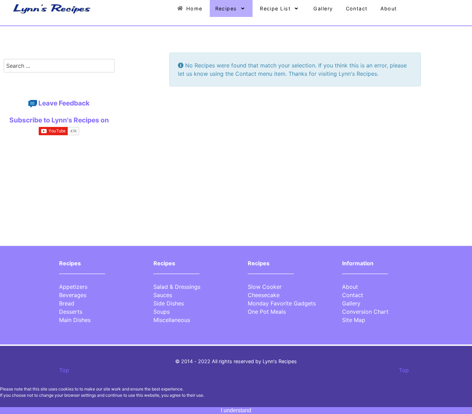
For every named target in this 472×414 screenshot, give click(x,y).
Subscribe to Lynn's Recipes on (59, 120)
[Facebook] (56, 83)
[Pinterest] (58, 83)
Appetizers (73, 286)
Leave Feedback (63, 103)
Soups (161, 311)
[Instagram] (60, 83)
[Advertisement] (59, 198)
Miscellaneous (171, 319)
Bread (66, 303)
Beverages (72, 295)
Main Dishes (75, 319)
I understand (236, 410)
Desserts (70, 311)
